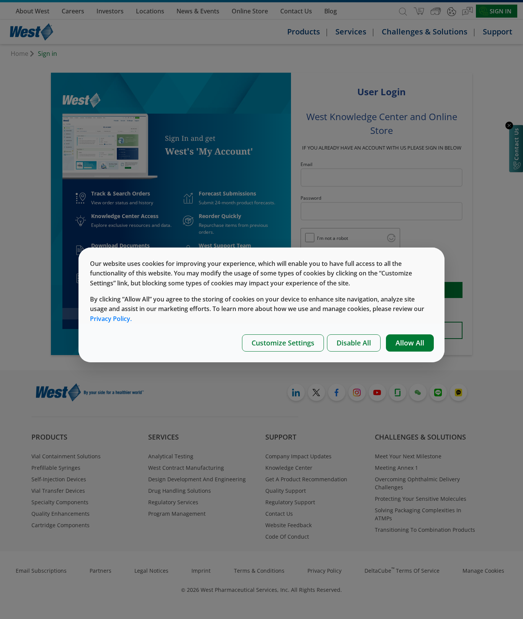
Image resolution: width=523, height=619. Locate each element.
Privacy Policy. (111, 318)
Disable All (354, 342)
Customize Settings (283, 342)
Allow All (410, 342)
